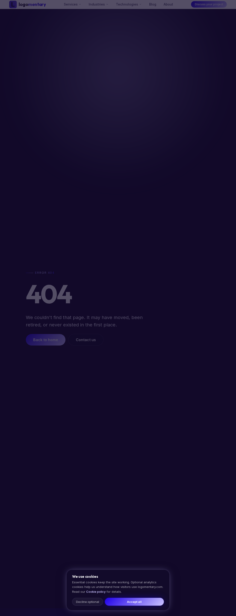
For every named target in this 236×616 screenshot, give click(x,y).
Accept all (134, 602)
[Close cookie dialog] (118, 308)
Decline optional (87, 602)
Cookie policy (96, 591)
